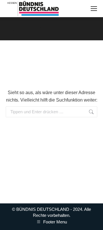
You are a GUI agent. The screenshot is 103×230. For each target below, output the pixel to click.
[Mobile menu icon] (93, 8)
